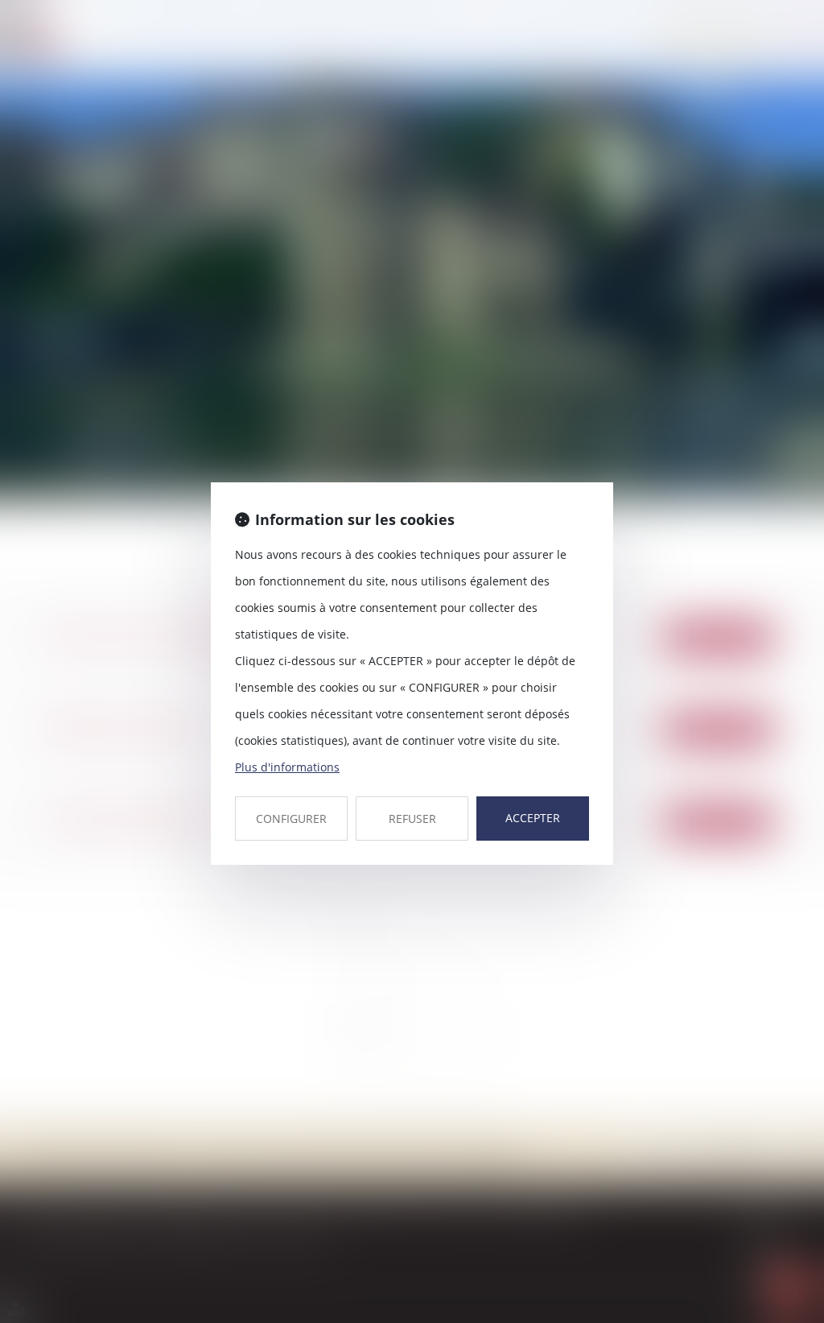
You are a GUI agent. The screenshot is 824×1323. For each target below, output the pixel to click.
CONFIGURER (291, 818)
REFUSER (412, 818)
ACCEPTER (532, 817)
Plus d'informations (287, 767)
